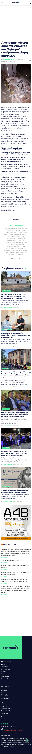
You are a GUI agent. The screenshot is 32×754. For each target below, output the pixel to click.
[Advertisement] (16, 22)
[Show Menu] (2, 2)
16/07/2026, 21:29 (18, 464)
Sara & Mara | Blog (9, 544)
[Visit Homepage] (16, 2)
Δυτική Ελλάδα (7, 329)
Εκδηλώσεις (6, 290)
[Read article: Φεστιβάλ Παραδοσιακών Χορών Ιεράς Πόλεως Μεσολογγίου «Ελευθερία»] (16, 477)
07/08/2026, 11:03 (18, 346)
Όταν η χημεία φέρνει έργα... (10, 560)
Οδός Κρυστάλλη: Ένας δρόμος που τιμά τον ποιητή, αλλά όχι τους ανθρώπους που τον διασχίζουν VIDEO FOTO (15, 166)
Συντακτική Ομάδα (8, 59)
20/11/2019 (20, 59)
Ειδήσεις (5, 368)
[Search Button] (30, 2)
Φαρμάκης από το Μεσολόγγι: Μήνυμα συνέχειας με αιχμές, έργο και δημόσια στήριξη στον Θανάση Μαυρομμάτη (14, 453)
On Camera (6, 409)
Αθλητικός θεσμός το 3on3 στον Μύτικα (14, 171)
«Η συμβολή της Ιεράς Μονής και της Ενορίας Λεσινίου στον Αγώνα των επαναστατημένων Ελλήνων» (13, 159)
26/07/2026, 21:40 (18, 386)
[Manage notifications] (27, 740)
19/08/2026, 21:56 (18, 307)
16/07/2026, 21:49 (18, 425)
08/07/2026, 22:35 (18, 501)
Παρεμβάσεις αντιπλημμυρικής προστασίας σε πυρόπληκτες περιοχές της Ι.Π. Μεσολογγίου (15, 335)
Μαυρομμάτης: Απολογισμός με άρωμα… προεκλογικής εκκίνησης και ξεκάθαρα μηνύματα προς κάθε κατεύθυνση (15, 415)
